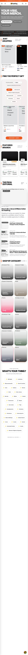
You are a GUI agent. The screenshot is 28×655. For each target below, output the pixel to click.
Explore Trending (17, 21)
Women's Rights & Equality (14, 92)
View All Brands (20, 146)
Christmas (10, 98)
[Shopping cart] (26, 3)
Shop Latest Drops (7, 21)
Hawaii (18, 98)
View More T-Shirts (14, 138)
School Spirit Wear (6, 25)
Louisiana (19, 95)
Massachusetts (10, 95)
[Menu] (2, 3)
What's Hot (22, 183)
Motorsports (17, 89)
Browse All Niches (13, 437)
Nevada (14, 101)
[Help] (25, 652)
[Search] (22, 3)
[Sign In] (5, 3)
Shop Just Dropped (18, 40)
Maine (9, 89)
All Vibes (23, 260)
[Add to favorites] (14, 46)
